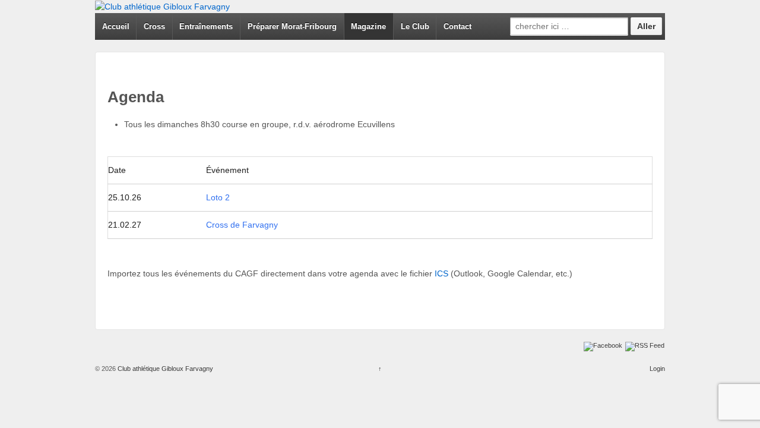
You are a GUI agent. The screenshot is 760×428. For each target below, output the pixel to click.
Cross (154, 26)
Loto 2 (218, 197)
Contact (457, 26)
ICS (443, 273)
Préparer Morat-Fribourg (292, 26)
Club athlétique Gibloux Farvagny (164, 368)
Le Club (415, 26)
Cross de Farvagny (242, 224)
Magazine (368, 26)
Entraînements (206, 26)
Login (657, 368)
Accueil (115, 26)
